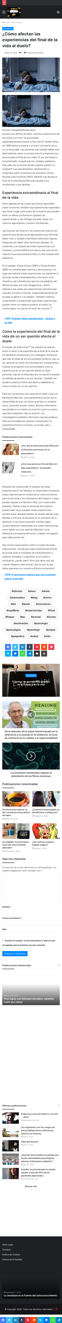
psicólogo (34, 629)
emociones (44, 603)
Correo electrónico (12, 918)
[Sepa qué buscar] (10, 1145)
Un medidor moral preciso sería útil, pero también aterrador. (15, 845)
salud (35, 636)
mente (52, 616)
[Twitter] (15, 647)
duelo (26, 603)
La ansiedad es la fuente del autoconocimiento (30, 1295)
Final (52, 610)
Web (4, 929)
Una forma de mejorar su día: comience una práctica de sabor (16, 812)
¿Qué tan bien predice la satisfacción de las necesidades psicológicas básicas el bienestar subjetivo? (40, 1158)
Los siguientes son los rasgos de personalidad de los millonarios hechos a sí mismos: (38, 1130)
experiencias (34, 610)
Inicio (6, 22)
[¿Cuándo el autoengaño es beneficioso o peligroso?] (46, 799)
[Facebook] (8, 647)
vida (48, 636)
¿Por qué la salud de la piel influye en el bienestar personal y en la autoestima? (40, 449)
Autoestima (16, 22)
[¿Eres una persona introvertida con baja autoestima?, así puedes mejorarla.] (10, 467)
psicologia (42, 623)
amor (33, 591)
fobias (10, 616)
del (14, 603)
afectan (17, 591)
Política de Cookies (11, 1254)
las (23, 616)
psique (51, 629)
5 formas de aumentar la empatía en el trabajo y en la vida (31, 683)
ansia (46, 591)
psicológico (14, 629)
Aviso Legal (7, 1244)
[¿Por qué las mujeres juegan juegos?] (46, 831)
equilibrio (13, 610)
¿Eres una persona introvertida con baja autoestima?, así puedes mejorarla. (39, 468)
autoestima (18, 597)
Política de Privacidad (12, 1259)
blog (34, 597)
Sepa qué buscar (29, 1141)
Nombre (6, 907)
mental (37, 616)
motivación (21, 623)
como (48, 597)
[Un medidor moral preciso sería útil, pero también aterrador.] (16, 831)
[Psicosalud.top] (14, 11)
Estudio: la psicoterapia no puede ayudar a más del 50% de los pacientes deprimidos (38, 1172)
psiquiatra (18, 636)
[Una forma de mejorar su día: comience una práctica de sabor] (16, 799)
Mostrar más (31, 1186)
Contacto (6, 1249)
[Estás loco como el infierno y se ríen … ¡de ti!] (10, 1118)
